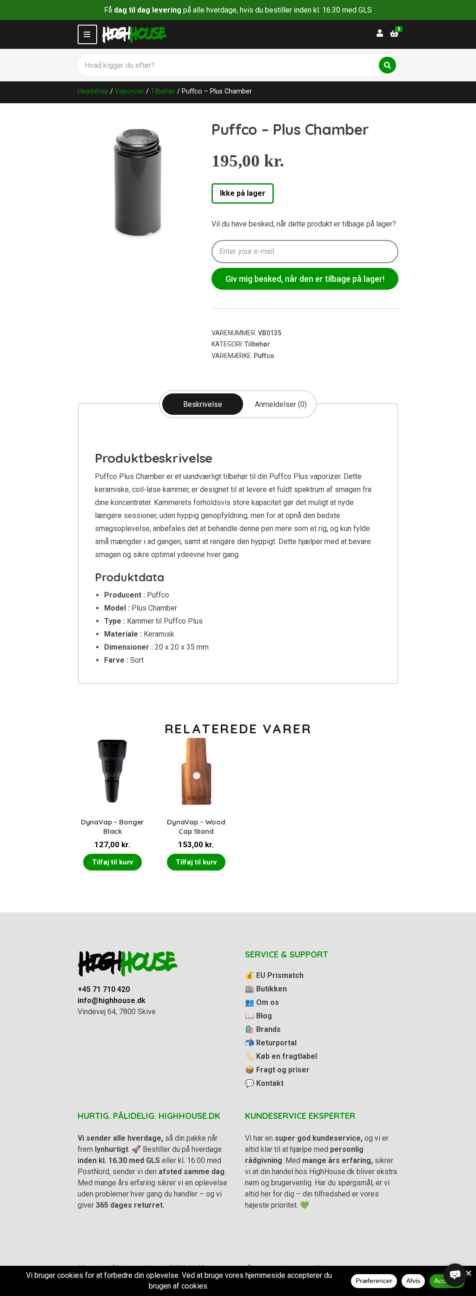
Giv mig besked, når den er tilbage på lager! (304, 279)
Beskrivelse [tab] (202, 404)
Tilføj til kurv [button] (112, 862)
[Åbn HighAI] (455, 1275)
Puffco (264, 355)
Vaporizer (129, 91)
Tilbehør (163, 91)
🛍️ (263, 1029)
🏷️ (281, 1056)
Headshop (93, 91)
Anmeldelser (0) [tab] (281, 404)
